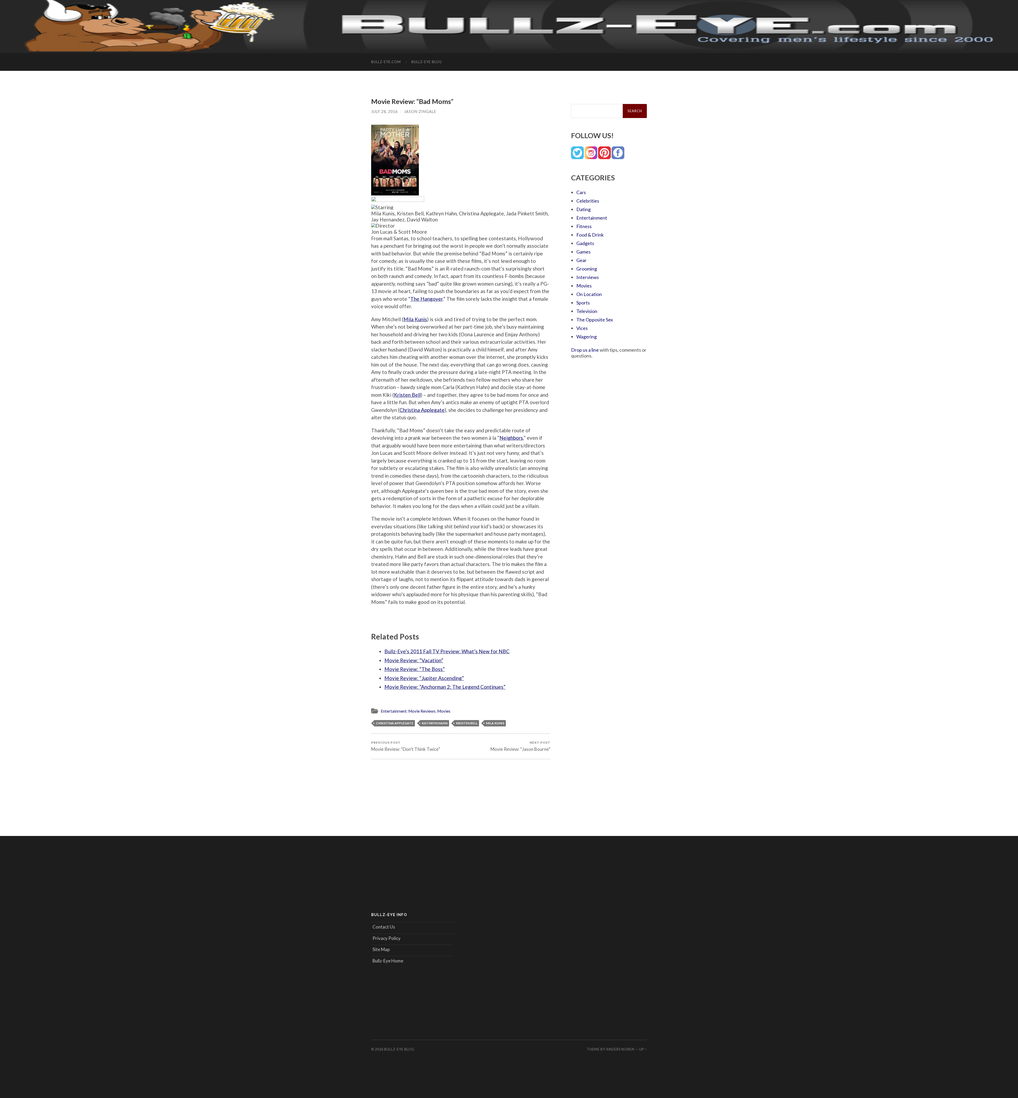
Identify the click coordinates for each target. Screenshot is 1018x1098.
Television (586, 311)
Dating (583, 209)
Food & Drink (590, 235)
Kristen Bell (407, 395)
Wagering (586, 336)
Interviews (587, 277)
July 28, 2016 (384, 111)
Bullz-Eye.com (386, 62)
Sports (583, 303)
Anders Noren (620, 1049)
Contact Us (383, 927)
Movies (443, 711)
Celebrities (587, 201)
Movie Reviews (422, 711)
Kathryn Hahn (434, 723)
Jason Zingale (420, 111)
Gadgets (585, 243)
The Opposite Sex (594, 320)
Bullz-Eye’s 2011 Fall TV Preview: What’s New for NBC (447, 651)
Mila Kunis (415, 319)
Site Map (381, 949)
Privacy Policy (386, 938)
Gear (581, 260)
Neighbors (511, 438)
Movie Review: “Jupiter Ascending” (424, 678)
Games (583, 252)
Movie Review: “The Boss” (414, 669)
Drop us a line (585, 350)
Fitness (584, 226)
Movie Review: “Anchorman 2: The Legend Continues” (445, 687)
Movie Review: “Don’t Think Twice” (405, 746)
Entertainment (394, 711)
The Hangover (426, 299)
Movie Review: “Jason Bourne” (520, 746)
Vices (582, 328)
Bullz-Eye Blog (426, 62)
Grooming (586, 269)
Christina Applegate (422, 410)
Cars (581, 192)
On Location (589, 294)
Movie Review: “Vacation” (413, 660)
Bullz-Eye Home (387, 961)
